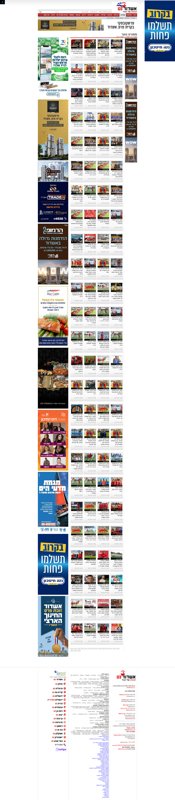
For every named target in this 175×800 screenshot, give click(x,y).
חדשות (129, 15)
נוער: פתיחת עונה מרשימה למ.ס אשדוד (103, 221)
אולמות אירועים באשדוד (103, 775)
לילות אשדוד (100, 700)
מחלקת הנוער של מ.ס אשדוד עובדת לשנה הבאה (77, 562)
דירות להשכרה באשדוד (103, 754)
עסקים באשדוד (77, 734)
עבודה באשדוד (105, 773)
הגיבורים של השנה (104, 695)
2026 (79, 650)
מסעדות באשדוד (104, 752)
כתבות (107, 693)
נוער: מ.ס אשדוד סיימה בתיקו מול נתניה (117, 319)
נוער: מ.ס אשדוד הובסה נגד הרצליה (117, 221)
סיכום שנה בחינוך (99, 696)
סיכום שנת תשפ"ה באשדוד (101, 726)
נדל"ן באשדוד (105, 735)
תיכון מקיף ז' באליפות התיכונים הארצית (116, 246)
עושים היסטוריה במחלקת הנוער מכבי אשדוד (91, 124)
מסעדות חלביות (95, 681)
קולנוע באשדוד (78, 687)
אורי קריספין (121, 713)
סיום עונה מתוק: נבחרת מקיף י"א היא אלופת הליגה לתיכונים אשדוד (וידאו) (77, 588)
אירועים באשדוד (104, 761)
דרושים (90, 15)
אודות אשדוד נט (62, 15)
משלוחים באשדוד (104, 751)
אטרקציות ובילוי (99, 720)
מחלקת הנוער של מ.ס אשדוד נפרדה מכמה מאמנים (77, 51)
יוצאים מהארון (103, 676)
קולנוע (78, 15)
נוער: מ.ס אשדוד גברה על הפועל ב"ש (117, 465)
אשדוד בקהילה (104, 701)
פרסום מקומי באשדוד (103, 744)
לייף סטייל (106, 719)
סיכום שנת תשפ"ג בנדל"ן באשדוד (81, 697)
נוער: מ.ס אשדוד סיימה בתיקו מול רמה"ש (117, 392)
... (121, 55)
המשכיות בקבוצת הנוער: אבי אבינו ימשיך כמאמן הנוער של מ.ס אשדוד (116, 637)
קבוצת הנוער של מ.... (90, 467)
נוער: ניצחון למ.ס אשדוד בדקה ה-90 (77, 489)
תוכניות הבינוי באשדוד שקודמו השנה (80, 706)
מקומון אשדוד (105, 750)
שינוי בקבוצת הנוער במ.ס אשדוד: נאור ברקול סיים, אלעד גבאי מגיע (77, 101)
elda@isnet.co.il (130, 710)
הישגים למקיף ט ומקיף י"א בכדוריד (117, 75)
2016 (93, 648)
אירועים (107, 700)
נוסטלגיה (86, 693)
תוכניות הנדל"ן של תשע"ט (84, 731)
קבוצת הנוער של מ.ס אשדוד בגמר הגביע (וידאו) (77, 635)
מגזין (107, 691)
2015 (89, 648)
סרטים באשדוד (105, 734)
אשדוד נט (134, 37)
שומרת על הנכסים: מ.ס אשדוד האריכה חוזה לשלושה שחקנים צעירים (91, 223)
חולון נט (107, 782)
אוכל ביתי (106, 682)
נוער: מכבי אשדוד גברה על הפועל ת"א (116, 367)
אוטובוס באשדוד (76, 733)
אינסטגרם (84, 700)
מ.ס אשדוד (106, 795)
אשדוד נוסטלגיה (104, 713)
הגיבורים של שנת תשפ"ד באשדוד (100, 706)
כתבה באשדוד (105, 774)
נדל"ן (81, 679)
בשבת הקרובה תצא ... (103, 540)
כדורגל (133, 18)
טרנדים (91, 720)
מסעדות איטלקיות (75, 681)
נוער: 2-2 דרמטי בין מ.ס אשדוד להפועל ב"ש (104, 197)
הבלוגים (106, 710)
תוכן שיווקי (106, 718)
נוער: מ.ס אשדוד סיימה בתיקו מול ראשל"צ (90, 75)
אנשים (82, 675)
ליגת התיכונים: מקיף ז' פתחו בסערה (78, 173)
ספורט (123, 15)
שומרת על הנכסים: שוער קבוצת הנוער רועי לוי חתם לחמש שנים (116, 296)
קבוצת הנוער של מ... (104, 150)
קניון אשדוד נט (86, 734)
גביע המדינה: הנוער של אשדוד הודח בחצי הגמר (103, 294)
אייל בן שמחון (105, 740)
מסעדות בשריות (105, 681)
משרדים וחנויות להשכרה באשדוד (100, 758)
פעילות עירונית (96, 703)
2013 (82, 648)
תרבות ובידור (105, 686)
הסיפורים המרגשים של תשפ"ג (89, 695)
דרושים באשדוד (105, 762)
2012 (78, 648)
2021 (110, 648)
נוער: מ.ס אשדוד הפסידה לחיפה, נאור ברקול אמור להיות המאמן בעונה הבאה (90, 272)
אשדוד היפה (105, 703)
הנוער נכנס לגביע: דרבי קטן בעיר (117, 489)
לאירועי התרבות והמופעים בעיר (101, 687)
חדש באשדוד (92, 718)
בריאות (89, 703)
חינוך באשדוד (95, 734)
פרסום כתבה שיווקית (103, 772)
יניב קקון (107, 793)
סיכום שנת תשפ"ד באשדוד (101, 705)
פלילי (85, 679)
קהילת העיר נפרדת (99, 704)
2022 (114, 648)
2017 (96, 648)
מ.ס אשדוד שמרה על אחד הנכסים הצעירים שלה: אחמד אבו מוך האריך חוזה (103, 345)
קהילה (103, 15)
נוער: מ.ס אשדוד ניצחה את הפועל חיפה (90, 367)
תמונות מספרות (94, 693)
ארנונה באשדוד (105, 764)
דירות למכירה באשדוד (103, 753)
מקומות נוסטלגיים (104, 714)
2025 (75, 650)
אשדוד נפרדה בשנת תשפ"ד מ (81, 708)
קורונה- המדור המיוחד (103, 725)
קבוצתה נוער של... (104, 77)
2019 (103, 648)
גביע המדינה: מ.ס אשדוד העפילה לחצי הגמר (77, 319)
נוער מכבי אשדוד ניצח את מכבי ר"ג (90, 392)
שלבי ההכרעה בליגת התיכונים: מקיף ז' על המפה (90, 148)
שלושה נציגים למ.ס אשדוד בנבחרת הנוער (104, 489)
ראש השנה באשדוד (98, 731)
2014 (86, 648)
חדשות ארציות (105, 679)
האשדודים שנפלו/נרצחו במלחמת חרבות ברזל (97, 709)
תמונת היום (92, 700)
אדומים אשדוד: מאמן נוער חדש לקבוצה (91, 562)
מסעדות (106, 680)
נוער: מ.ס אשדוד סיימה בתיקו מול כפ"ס (103, 100)
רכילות (116, 15)
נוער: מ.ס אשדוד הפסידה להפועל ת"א (103, 124)
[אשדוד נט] (123, 681)
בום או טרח (101, 675)
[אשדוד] (124, 13)
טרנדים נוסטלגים (83, 714)
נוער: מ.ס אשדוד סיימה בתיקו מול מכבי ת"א (103, 465)
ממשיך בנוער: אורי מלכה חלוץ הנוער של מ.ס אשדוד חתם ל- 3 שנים (104, 564)
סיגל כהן (107, 791)
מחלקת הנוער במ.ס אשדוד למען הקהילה (116, 513)
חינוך (53, 15)
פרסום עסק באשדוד (103, 736)
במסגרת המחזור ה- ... (103, 321)
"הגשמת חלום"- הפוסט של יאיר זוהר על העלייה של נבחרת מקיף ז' (77, 247)
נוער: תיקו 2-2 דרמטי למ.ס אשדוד (91, 197)
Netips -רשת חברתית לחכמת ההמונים (99, 768)
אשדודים (93, 675)
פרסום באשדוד (105, 769)
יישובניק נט (106, 747)
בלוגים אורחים (91, 711)
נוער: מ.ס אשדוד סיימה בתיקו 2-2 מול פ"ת (103, 173)
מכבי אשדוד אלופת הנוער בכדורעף (118, 51)
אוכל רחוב (99, 685)
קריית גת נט (106, 781)
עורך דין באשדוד (104, 780)
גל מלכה (107, 796)
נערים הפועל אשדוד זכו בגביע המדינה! (90, 246)
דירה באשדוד (105, 776)
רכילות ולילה (105, 674)
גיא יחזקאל (106, 792)
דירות (84, 15)
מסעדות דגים (85, 681)
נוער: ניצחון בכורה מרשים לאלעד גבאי (91, 100)
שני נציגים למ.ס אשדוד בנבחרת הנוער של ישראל (77, 440)
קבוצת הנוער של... (91, 515)
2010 (71, 648)
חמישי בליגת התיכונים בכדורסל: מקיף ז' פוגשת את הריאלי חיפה (116, 199)
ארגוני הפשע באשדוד (94, 679)
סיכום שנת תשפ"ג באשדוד (101, 694)
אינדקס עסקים (80, 730)
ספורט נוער (110, 18)
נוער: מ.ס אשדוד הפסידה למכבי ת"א (77, 343)
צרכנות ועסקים (104, 716)
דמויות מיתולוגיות (93, 714)
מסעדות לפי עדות (93, 684)
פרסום (107, 784)
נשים (107, 730)
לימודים (100, 718)
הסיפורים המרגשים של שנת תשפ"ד (100, 708)
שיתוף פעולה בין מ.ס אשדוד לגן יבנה (104, 270)
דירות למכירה (105, 790)
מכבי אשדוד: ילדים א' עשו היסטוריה (105, 246)
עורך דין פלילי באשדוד (103, 779)
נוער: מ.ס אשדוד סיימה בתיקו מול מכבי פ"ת (77, 392)
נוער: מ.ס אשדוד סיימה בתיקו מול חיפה (77, 148)
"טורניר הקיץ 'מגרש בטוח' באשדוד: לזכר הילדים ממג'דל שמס (117, 564)
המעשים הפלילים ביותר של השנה (90, 733)
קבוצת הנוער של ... (78, 126)
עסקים (97, 15)
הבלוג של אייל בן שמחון (103, 711)
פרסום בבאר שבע (104, 757)
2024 (71, 650)
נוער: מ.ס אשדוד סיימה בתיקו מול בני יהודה (117, 416)
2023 (117, 648)
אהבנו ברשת (101, 730)
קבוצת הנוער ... (92, 175)
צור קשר (46, 15)
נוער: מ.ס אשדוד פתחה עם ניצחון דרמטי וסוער (117, 538)
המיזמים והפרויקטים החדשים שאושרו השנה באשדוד (95, 728)
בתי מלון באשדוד (104, 746)
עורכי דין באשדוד (94, 723)
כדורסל (127, 18)
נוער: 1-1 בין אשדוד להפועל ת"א (91, 343)
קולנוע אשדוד (105, 797)
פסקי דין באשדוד (104, 723)
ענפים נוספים (119, 18)
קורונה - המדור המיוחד (102, 724)
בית (135, 15)
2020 (107, 648)
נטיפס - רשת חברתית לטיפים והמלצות (99, 739)
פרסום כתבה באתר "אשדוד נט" (101, 742)
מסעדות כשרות (83, 684)
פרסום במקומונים (104, 748)
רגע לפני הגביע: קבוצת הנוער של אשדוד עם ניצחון (77, 611)
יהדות (94, 730)
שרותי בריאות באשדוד (103, 759)
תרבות (109, 15)
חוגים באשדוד (87, 687)
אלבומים (106, 699)
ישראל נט (106, 737)
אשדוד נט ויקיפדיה (104, 770)
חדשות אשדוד (104, 678)
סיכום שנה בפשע (88, 696)
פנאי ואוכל (88, 730)
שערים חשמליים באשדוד (102, 767)
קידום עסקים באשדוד (103, 745)
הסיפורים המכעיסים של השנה (99, 697)
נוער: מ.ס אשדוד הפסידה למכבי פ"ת (117, 343)
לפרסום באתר (84, 12)
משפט (71, 15)
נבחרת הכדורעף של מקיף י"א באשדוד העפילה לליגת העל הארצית (117, 174)
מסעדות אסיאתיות (97, 682)
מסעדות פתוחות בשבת (85, 682)
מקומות (87, 675)
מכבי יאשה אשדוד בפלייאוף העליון (117, 124)
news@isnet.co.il (130, 718)
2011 (75, 648)
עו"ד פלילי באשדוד (104, 778)
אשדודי (107, 787)
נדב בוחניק (106, 789)
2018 (100, 648)
